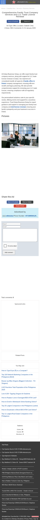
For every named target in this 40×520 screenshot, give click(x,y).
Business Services (28, 8)
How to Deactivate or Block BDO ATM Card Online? (19, 410)
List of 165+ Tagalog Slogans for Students (16, 394)
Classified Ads (11, 8)
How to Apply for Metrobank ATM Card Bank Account (16, 499)
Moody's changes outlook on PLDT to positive (15, 468)
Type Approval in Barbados (9, 455)
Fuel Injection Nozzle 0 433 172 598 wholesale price (16, 449)
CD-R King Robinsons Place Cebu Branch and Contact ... (18, 477)
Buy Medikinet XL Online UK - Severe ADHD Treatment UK (18, 462)
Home (3, 8)
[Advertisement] (20, 51)
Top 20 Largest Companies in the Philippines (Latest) (20, 406)
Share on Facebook (13, 21)
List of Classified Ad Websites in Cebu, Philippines (16, 495)
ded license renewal (18, 107)
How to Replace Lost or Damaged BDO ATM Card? (19, 398)
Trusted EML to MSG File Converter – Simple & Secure (17, 491)
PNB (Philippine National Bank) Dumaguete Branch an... (17, 473)
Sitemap (14, 519)
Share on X (27, 21)
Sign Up (36, 519)
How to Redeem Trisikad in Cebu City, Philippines (16, 481)
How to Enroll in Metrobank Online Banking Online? (19, 402)
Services (19, 8)
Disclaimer (20, 519)
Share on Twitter (27, 202)
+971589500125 (30, 216)
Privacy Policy (28, 519)
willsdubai (9, 216)
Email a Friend (20, 206)
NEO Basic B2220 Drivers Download (12, 485)
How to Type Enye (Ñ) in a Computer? (14, 370)
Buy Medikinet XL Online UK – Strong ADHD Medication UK (18, 459)
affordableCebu (26, 2)
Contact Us (8, 519)
